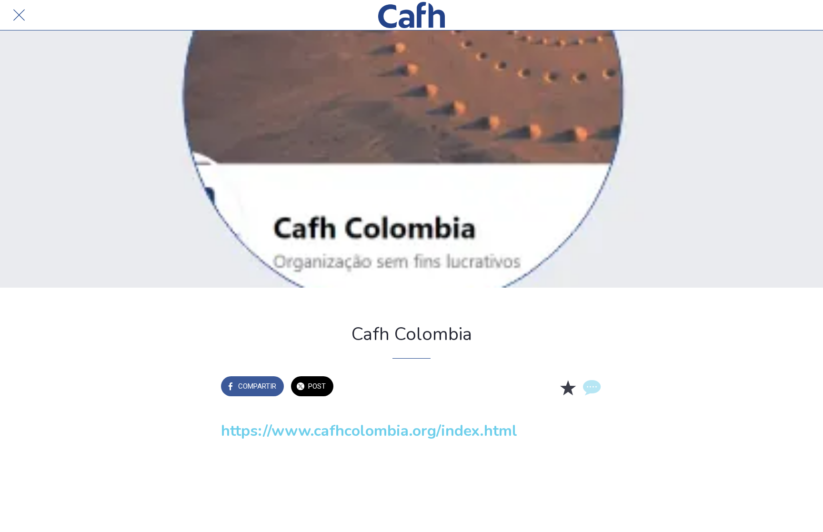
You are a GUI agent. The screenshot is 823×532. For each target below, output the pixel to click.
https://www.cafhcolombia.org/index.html (369, 431)
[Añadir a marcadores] (567, 387)
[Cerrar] (19, 15)
